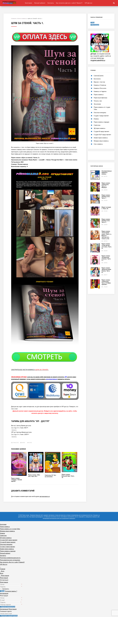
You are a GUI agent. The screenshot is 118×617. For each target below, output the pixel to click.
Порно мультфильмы (100, 97)
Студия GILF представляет (102, 134)
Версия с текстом (99, 82)
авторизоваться (45, 496)
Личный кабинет (39, 3)
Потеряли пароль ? (11, 591)
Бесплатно (97, 79)
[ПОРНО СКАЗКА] (13, 2)
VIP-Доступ (88, 3)
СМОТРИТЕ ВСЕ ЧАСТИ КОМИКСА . (30, 369)
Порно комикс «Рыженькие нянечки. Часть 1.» (106, 258)
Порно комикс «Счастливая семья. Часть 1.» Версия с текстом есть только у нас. (106, 235)
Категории (28, 3)
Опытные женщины (100, 112)
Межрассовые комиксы (101, 141)
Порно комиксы (22, 18)
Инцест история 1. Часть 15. (106, 207)
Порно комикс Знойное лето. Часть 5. (106, 220)
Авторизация (4, 593)
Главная (13, 18)
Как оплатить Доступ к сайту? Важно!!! (69, 3)
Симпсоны (97, 125)
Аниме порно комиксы (101, 138)
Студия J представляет (101, 115)
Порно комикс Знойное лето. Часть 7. (106, 196)
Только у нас (98, 101)
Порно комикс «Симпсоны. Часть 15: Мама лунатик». (106, 282)
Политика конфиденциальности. (10, 558)
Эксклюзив (97, 104)
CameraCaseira (98, 75)
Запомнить (5, 589)
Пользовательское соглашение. (10, 560)
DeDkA (23, 442)
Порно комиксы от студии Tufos (10, 529)
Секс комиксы (98, 144)
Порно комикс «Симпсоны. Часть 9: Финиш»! (106, 185)
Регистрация (4, 582)
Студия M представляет (101, 131)
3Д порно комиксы (99, 128)
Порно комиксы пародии (101, 122)
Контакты (51, 3)
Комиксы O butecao (100, 85)
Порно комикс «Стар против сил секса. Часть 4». (106, 246)
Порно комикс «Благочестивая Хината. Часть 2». (106, 270)
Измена (96, 119)
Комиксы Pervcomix (100, 88)
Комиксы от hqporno (100, 91)
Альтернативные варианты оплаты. (107, 172)
